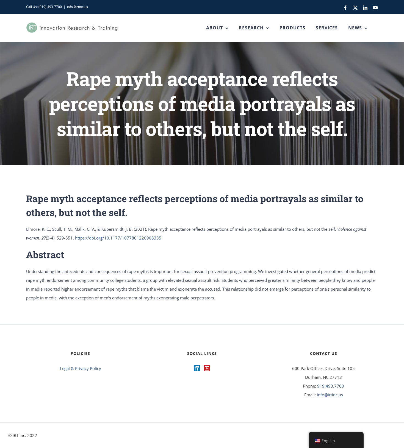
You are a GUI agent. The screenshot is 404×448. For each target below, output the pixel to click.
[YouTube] (207, 368)
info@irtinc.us (77, 6)
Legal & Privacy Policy (80, 368)
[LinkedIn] (197, 368)
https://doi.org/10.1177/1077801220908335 (118, 238)
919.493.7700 (330, 386)
